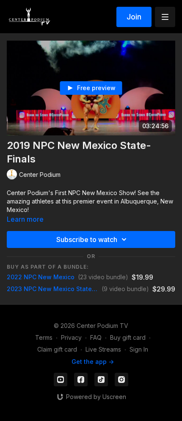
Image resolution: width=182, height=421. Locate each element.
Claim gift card (57, 349)
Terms (43, 337)
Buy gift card (128, 337)
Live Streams (103, 349)
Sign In (139, 349)
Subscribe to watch (86, 239)
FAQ (96, 337)
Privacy (71, 337)
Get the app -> (93, 361)
